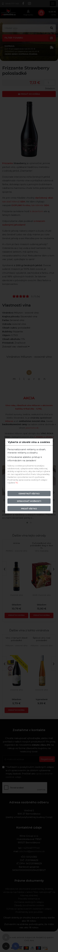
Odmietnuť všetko (29, 493)
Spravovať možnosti (29, 501)
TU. (16, 483)
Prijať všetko (29, 509)
